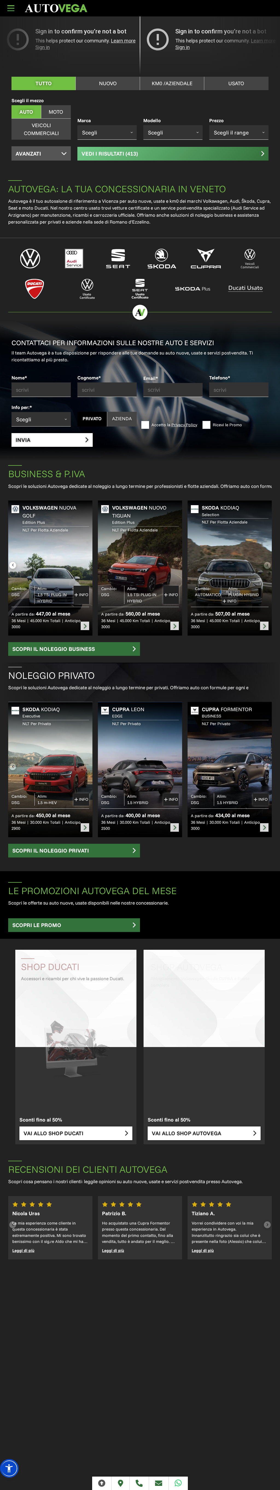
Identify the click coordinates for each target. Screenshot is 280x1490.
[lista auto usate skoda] (193, 289)
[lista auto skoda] (162, 259)
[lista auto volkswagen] (30, 259)
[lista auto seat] (118, 259)
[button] (9, 1468)
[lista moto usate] (245, 289)
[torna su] (102, 1483)
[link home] (56, 8)
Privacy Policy (184, 424)
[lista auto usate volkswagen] (87, 289)
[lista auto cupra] (206, 259)
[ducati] (35, 289)
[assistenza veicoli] (74, 259)
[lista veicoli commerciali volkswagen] (250, 259)
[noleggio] (85, 626)
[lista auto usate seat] (140, 289)
